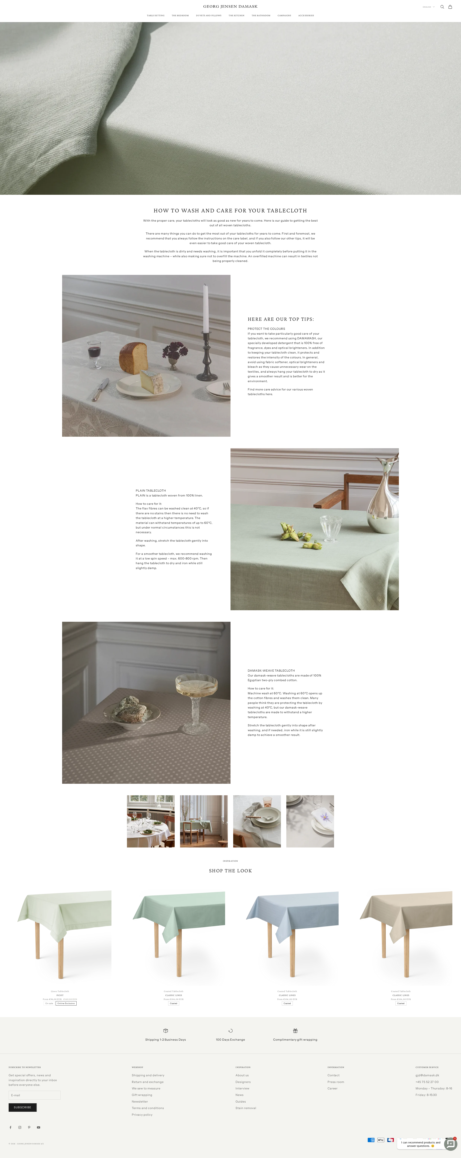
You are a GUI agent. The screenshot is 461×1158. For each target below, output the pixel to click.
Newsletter (140, 1101)
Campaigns (284, 15)
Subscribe (23, 1107)
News (240, 1095)
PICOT (60, 995)
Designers (243, 1082)
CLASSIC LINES (173, 995)
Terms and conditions (148, 1108)
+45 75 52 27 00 (427, 1082)
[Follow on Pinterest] (29, 1127)
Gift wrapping (142, 1095)
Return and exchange (148, 1082)
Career (333, 1088)
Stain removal (246, 1108)
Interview (242, 1088)
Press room (336, 1082)
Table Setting (156, 15)
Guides (241, 1101)
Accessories (306, 15)
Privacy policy (142, 1114)
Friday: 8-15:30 (426, 1095)
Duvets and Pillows (208, 15)
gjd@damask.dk (427, 1075)
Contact (334, 1075)
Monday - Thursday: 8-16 (434, 1088)
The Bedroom (180, 15)
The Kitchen (237, 15)
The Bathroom (261, 15)
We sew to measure (146, 1088)
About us (242, 1075)
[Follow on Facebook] (10, 1127)
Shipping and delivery (148, 1075)
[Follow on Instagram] (20, 1127)
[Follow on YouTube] (38, 1127)
